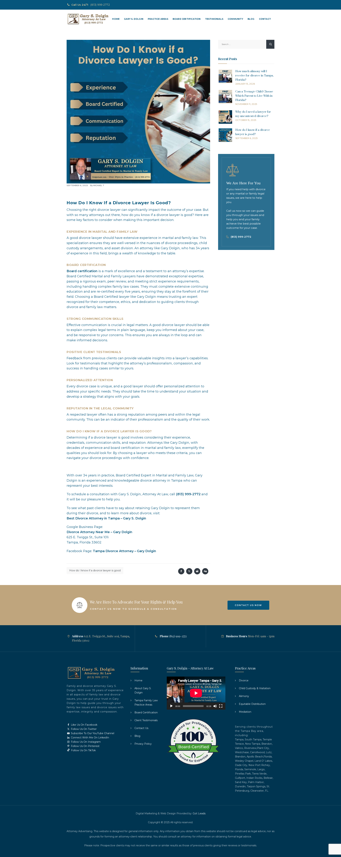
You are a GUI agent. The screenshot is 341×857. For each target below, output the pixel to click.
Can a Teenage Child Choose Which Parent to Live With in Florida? (254, 96)
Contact (265, 19)
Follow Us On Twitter (83, 729)
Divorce (243, 680)
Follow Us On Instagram (85, 741)
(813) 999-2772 (100, 4)
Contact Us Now (248, 605)
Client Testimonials (146, 720)
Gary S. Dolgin (133, 19)
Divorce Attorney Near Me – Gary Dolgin (99, 532)
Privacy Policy (143, 743)
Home (116, 19)
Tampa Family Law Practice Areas (146, 702)
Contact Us (141, 728)
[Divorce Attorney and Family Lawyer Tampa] (88, 19)
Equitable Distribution (252, 704)
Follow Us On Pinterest (84, 746)
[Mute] (215, 706)
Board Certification (187, 19)
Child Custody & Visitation (254, 688)
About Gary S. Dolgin (142, 690)
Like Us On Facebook (83, 724)
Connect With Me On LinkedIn (89, 737)
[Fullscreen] (221, 706)
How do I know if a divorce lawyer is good (95, 570)
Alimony (244, 696)
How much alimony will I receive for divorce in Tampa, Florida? (254, 76)
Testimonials (214, 19)
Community (235, 19)
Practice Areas (158, 19)
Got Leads (199, 813)
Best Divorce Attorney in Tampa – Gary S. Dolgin (106, 518)
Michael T (98, 185)
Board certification (82, 271)
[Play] (171, 706)
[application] (196, 693)
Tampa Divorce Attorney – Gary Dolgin (124, 551)
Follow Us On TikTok (83, 750)
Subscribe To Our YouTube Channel (92, 733)
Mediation (245, 711)
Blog (251, 19)
